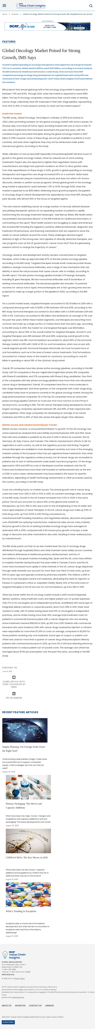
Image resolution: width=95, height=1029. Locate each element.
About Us (6, 1005)
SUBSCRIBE (8, 1022)
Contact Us (35, 1005)
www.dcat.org (8, 974)
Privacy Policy (19, 978)
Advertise (20, 1005)
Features (15, 14)
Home (4, 14)
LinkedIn (49, 1005)
